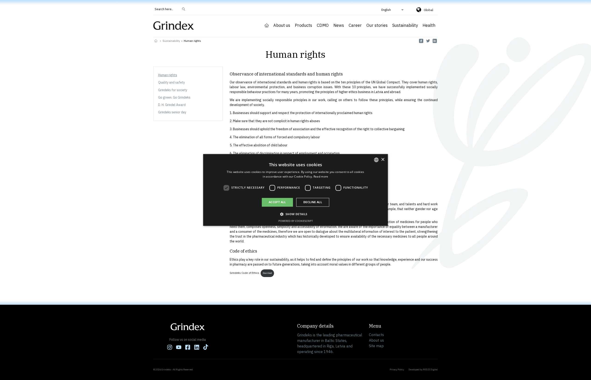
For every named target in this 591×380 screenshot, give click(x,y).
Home (267, 25)
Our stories (377, 25)
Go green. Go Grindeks (174, 97)
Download (267, 273)
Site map (376, 346)
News (338, 25)
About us (281, 25)
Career (355, 25)
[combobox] (376, 159)
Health (428, 25)
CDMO (323, 25)
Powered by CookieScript (295, 221)
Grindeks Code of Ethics (244, 272)
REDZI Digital (430, 369)
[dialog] (295, 190)
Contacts (376, 334)
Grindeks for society (172, 90)
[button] (393, 9)
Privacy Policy (397, 369)
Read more (321, 177)
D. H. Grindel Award (172, 105)
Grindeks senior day (172, 112)
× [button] (382, 159)
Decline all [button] (312, 202)
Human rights (167, 75)
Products (303, 25)
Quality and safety (171, 82)
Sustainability (405, 25)
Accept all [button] (277, 202)
